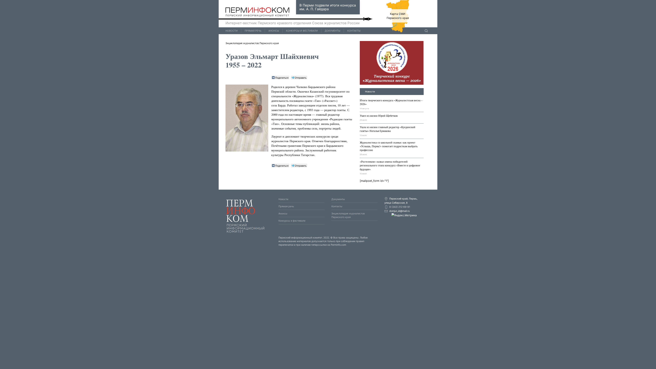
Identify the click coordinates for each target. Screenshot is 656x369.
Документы (332, 30)
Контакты (353, 30)
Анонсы (273, 30)
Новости (232, 30)
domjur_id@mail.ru (399, 210)
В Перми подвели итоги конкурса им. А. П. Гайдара (327, 7)
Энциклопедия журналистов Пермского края (252, 43)
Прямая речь (253, 30)
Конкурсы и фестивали (302, 30)
